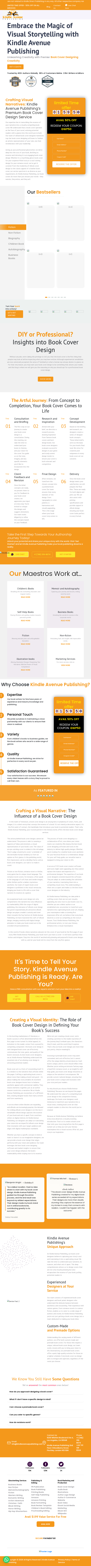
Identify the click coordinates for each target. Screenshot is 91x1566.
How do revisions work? (20, 1422)
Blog (48, 7)
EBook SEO (62, 1511)
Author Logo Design (66, 1495)
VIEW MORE (65, 665)
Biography (14, 238)
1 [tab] (46, 297)
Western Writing (15, 1495)
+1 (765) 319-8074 (42, 554)
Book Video (63, 1503)
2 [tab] (49, 297)
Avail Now (45, 1524)
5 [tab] (58, 297)
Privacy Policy (64, 1559)
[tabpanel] (40, 249)
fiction (11, 1492)
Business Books (13, 256)
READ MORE (25, 597)
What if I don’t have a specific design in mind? (30, 1399)
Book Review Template (41, 1505)
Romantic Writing (16, 1498)
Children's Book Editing (41, 1508)
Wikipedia (62, 1513)
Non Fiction (14, 232)
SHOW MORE (45, 379)
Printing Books (37, 1492)
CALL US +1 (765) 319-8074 (45, 997)
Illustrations (63, 1492)
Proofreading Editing (40, 1511)
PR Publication (37, 1487)
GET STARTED (65, 554)
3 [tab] (52, 297)
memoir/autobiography (18, 1490)
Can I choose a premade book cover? (26, 1407)
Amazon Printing (38, 1500)
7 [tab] (65, 297)
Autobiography (16, 249)
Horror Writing (14, 1508)
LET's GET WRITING (12, 314)
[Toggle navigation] (83, 15)
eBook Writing (14, 1506)
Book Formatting (38, 1503)
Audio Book (63, 1489)
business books (15, 1484)
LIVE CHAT (72, 998)
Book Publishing (38, 1489)
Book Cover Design (66, 1487)
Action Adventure (16, 1500)
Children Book (16, 243)
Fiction (12, 227)
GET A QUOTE (15, 66)
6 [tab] (62, 297)
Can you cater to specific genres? (24, 1414)
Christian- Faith (15, 1503)
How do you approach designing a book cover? (31, 1391)
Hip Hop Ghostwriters (17, 1511)
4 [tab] (55, 297)
